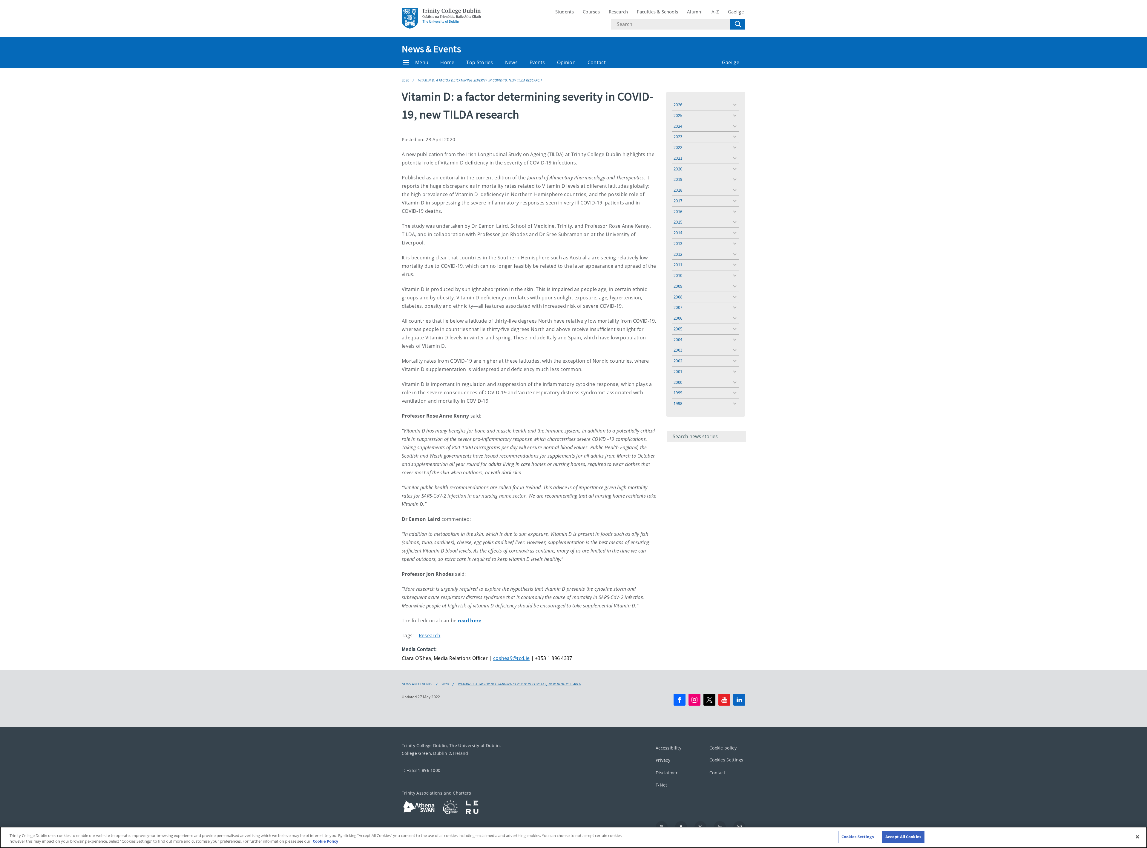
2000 (678, 382)
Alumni (695, 12)
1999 (678, 392)
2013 (678, 243)
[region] (573, 837)
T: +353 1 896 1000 (421, 770)
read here (470, 620)
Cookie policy (723, 748)
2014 (678, 233)
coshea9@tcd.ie (511, 658)
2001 (678, 371)
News (511, 62)
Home (447, 62)
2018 (678, 190)
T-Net (661, 785)
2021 (678, 158)
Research (618, 12)
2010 (678, 275)
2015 (678, 222)
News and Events (417, 684)
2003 (678, 350)
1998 (678, 403)
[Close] (1137, 836)
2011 (678, 264)
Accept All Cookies (903, 836)
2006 (678, 318)
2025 (678, 115)
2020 (405, 80)
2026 (678, 104)
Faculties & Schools (657, 12)
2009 (678, 286)
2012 (678, 254)
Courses (591, 12)
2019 (678, 179)
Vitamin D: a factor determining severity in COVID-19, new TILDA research (480, 80)
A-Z (715, 12)
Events (537, 62)
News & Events (431, 49)
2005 (678, 329)
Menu (421, 62)
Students (564, 12)
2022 (678, 147)
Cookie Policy (325, 841)
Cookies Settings (726, 760)
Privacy (663, 760)
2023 (678, 136)
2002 (678, 361)
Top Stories (479, 62)
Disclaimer (667, 772)
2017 (678, 201)
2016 (678, 211)
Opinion (566, 62)
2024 (678, 126)
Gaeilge (736, 12)
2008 (678, 297)
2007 (678, 307)
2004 (678, 339)
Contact (597, 62)
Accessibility (668, 748)
